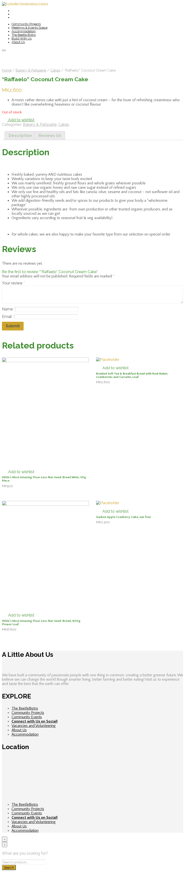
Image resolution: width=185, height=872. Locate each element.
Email (8, 316)
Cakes (55, 70)
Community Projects (26, 24)
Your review (13, 283)
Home (7, 70)
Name (8, 309)
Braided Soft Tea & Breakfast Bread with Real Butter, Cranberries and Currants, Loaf (132, 375)
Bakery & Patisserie (31, 70)
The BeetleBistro (25, 708)
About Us (18, 42)
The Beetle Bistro (24, 35)
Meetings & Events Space (29, 27)
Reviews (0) (50, 135)
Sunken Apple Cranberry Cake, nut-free (123, 517)
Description (20, 135)
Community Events (27, 717)
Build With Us (22, 38)
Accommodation (24, 31)
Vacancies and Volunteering (34, 726)
